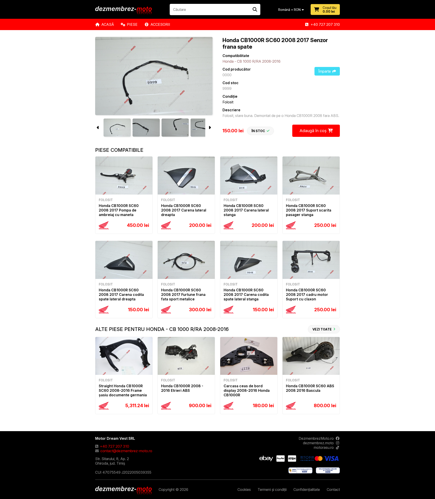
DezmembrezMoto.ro (316, 438)
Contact (333, 489)
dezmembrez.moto (318, 443)
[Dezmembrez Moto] (123, 10)
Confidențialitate (306, 489)
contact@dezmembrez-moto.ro (126, 451)
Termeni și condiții (272, 489)
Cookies (244, 489)
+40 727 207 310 (325, 24)
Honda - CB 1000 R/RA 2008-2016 (251, 61)
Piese (132, 24)
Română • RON (289, 10)
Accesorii (160, 24)
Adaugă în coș (313, 130)
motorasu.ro (324, 447)
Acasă (107, 24)
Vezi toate (322, 329)
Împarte (324, 71)
